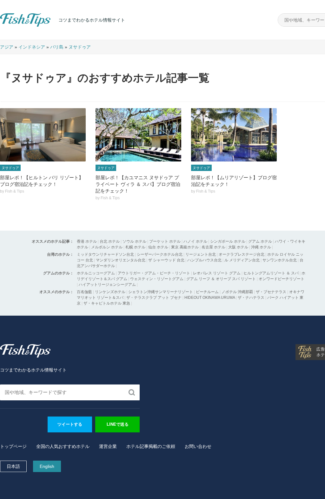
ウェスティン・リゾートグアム (156, 279)
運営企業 (108, 446)
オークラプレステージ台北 (241, 254)
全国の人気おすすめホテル (63, 446)
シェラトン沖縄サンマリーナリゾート (160, 292)
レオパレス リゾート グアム (217, 273)
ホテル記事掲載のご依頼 (150, 446)
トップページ (13, 446)
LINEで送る (118, 424)
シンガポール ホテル (227, 241)
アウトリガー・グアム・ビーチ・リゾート (154, 273)
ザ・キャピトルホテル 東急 (106, 303)
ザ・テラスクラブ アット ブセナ (154, 297)
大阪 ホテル (238, 247)
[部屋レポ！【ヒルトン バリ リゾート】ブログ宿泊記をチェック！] (43, 134)
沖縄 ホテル (261, 247)
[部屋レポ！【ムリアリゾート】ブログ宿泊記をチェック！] (234, 134)
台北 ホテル (110, 241)
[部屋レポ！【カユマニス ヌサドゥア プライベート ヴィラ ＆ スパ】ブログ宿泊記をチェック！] (138, 134)
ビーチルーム (208, 292)
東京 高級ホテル (185, 247)
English (47, 466)
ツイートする (69, 424)
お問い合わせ (198, 446)
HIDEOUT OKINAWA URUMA (209, 297)
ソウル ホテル (134, 241)
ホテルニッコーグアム (96, 273)
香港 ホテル (87, 241)
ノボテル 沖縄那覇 (237, 292)
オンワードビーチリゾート (281, 279)
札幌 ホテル (135, 247)
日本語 (13, 466)
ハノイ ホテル (195, 241)
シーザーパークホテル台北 (159, 254)
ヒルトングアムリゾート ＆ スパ (271, 273)
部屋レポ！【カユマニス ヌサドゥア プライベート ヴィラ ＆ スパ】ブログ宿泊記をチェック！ (138, 184)
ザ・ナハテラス (251, 297)
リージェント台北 (200, 254)
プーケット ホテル (165, 241)
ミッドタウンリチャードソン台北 (105, 254)
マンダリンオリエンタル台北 (120, 260)
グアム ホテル (260, 241)
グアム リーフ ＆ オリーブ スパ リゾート (221, 279)
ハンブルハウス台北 (204, 260)
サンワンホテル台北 (279, 260)
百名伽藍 (84, 292)
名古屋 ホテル (213, 247)
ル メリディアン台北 (242, 260)
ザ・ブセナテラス (271, 292)
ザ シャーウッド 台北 (166, 260)
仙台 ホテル (158, 247)
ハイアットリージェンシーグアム (107, 284)
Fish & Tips (12, 26)
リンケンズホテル (110, 292)
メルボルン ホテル (107, 247)
